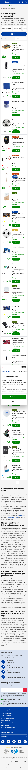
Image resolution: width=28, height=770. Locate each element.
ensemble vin (20, 515)
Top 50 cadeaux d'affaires (8, 727)
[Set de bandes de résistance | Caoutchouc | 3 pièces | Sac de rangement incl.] (6, 267)
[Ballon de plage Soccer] (6, 233)
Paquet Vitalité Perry (18, 247)
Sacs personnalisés (6, 720)
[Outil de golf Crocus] (6, 325)
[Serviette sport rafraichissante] (6, 468)
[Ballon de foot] (6, 123)
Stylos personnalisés (6, 715)
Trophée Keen (16, 288)
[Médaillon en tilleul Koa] (6, 177)
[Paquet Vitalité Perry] (6, 250)
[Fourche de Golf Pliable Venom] (6, 359)
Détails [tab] (13, 371)
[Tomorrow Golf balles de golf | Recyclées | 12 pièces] (6, 413)
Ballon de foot (16, 120)
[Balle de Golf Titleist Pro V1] (6, 215)
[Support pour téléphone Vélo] (6, 433)
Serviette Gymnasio (18, 101)
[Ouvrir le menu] (2, 2)
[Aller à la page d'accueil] (7, 2)
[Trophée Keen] (6, 289)
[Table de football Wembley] (6, 47)
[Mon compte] (23, 2)
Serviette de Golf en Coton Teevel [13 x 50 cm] (18, 66)
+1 (2, 73)
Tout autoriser (14, 396)
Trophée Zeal (16, 195)
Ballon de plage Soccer (19, 232)
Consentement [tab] (5, 371)
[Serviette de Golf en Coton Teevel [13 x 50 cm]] (6, 65)
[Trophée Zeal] (6, 196)
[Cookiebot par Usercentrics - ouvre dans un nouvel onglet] (20, 367)
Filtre (15, 34)
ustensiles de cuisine (12, 517)
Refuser (14, 401)
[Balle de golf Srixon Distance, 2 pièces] (6, 342)
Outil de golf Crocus (18, 323)
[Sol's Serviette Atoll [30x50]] (6, 86)
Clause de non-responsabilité (14, 768)
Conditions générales (7, 762)
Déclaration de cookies (14, 765)
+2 (2, 94)
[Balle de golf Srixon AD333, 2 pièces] (6, 308)
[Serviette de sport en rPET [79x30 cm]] (6, 450)
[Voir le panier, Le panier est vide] (26, 2)
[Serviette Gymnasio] (6, 104)
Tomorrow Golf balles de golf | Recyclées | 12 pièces (19, 413)
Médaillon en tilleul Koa (19, 178)
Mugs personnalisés (6, 713)
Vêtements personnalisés (7, 718)
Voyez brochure (5, 725)
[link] (9, 482)
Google (2, 696)
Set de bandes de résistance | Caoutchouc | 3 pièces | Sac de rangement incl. (19, 268)
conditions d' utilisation (17, 695)
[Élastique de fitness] (6, 159)
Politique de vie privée (20, 762)
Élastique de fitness (18, 157)
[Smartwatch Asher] (6, 140)
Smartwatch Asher (17, 138)
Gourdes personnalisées (7, 723)
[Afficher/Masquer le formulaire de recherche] (19, 2)
